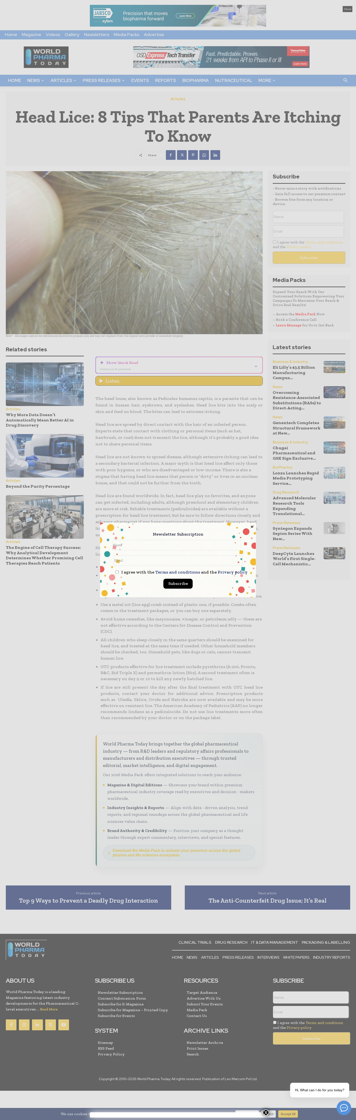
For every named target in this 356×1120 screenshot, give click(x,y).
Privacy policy (233, 572)
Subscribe (178, 583)
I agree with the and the (184, 572)
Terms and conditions (177, 572)
